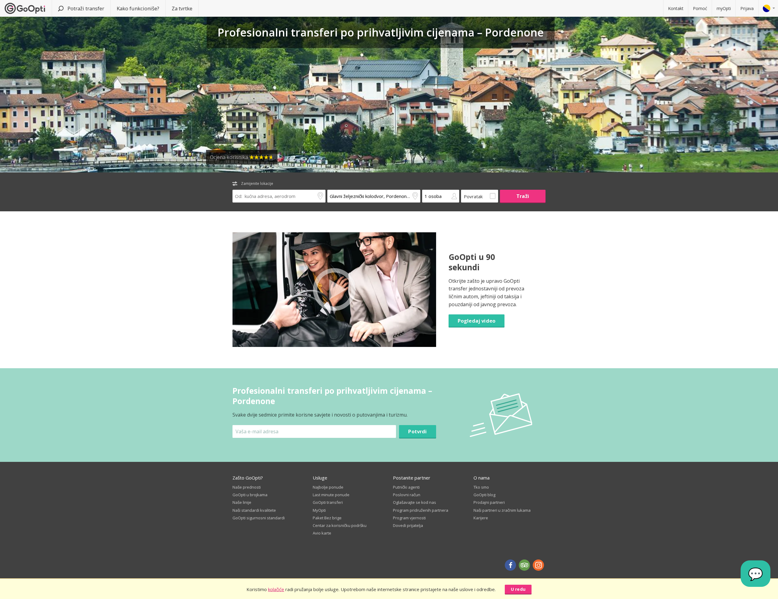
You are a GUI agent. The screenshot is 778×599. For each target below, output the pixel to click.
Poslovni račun (406, 494)
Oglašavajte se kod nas (414, 502)
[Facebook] (510, 565)
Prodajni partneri (489, 502)
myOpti (724, 8)
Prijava (747, 8)
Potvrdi (417, 431)
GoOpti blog (484, 494)
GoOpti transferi (328, 502)
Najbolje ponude (328, 487)
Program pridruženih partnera (420, 510)
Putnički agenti (406, 487)
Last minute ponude (331, 494)
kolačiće (276, 589)
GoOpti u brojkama (249, 494)
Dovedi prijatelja (408, 525)
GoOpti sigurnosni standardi (258, 518)
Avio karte (322, 533)
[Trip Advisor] (524, 565)
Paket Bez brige (327, 518)
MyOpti (319, 510)
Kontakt (675, 8)
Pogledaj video (476, 320)
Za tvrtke (182, 8)
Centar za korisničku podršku (340, 525)
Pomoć (700, 8)
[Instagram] (538, 565)
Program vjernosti (409, 518)
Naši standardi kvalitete (254, 510)
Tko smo (481, 487)
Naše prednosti (246, 487)
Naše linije (241, 502)
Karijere (480, 518)
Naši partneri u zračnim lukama (502, 510)
